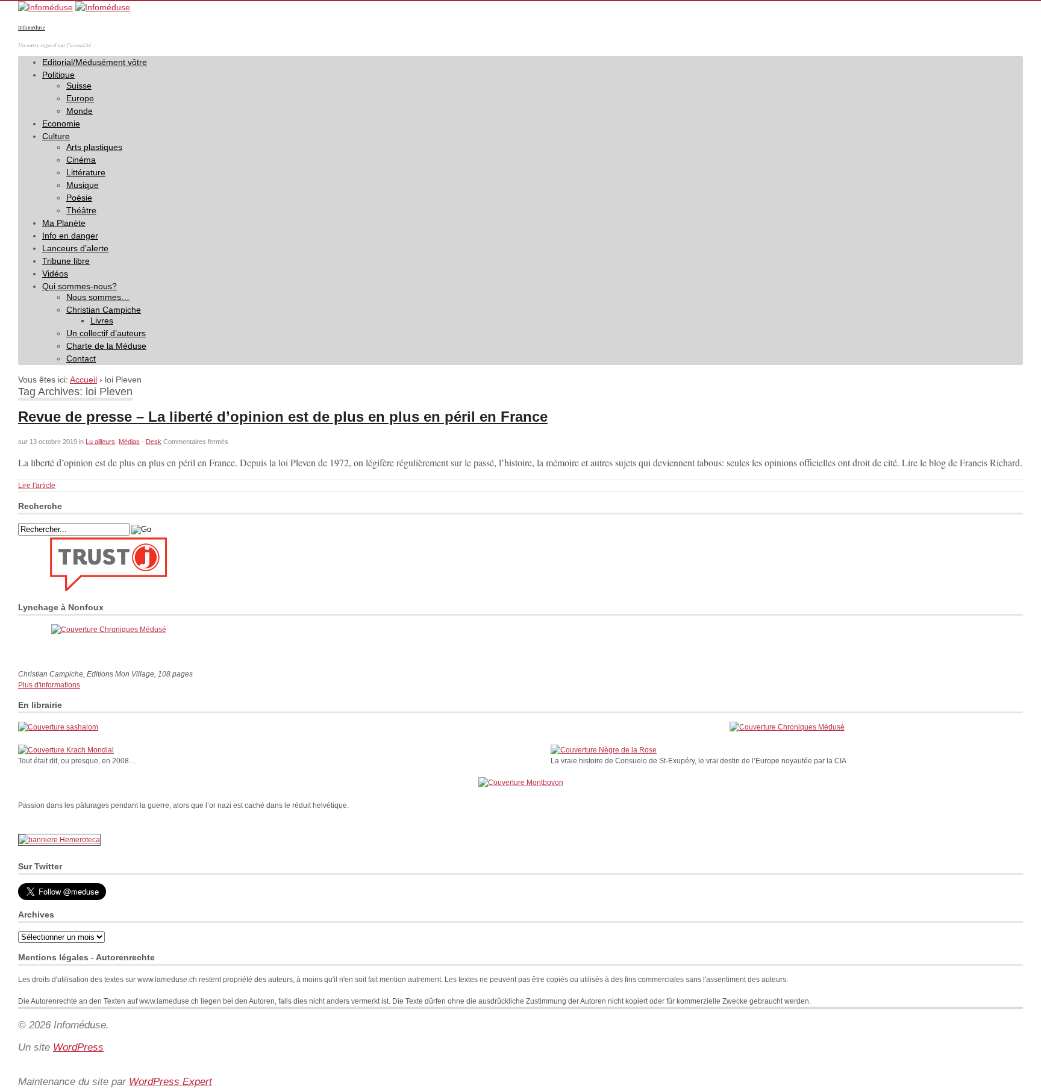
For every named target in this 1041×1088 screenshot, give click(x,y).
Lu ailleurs (100, 441)
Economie (61, 123)
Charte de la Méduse (106, 346)
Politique (58, 75)
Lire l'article (36, 485)
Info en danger (70, 235)
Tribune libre (66, 261)
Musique (82, 185)
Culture (56, 136)
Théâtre (81, 210)
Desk (153, 441)
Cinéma (81, 159)
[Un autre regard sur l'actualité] (45, 7)
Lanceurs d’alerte (75, 248)
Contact (81, 358)
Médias (129, 441)
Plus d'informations (49, 685)
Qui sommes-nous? (79, 286)
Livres (101, 320)
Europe (80, 98)
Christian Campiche (103, 309)
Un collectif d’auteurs (106, 333)
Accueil (83, 379)
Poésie (79, 197)
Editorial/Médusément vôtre (94, 62)
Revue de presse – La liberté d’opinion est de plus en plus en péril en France (283, 416)
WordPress (78, 1047)
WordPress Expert (170, 1081)
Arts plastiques (94, 147)
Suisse (79, 85)
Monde (79, 111)
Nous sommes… (98, 297)
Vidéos (55, 273)
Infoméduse (31, 27)
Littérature (85, 172)
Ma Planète (64, 223)
